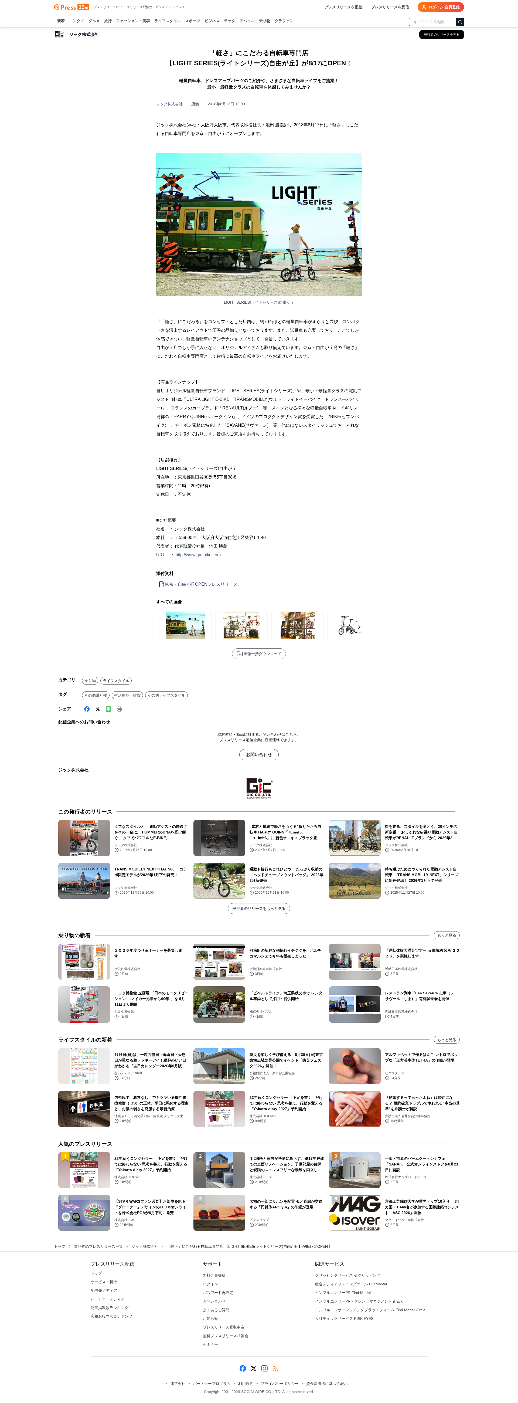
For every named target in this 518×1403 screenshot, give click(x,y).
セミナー (210, 1344)
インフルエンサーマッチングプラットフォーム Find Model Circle (370, 1310)
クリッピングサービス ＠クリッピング (347, 1275)
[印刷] (119, 709)
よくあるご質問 (216, 1310)
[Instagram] (264, 1368)
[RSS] (275, 1368)
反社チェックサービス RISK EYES (344, 1318)
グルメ (94, 21)
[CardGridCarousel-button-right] (359, 626)
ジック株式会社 (169, 104)
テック (229, 21)
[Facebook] (87, 709)
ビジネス (212, 21)
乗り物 (264, 21)
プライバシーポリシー (280, 1383)
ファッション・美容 (133, 21)
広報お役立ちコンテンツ (111, 1316)
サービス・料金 (104, 1282)
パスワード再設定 (218, 1292)
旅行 (108, 21)
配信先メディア (104, 1290)
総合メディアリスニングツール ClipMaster (351, 1284)
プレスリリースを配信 (343, 7)
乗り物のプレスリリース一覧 (98, 1246)
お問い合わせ (259, 754)
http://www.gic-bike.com (198, 555)
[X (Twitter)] (97, 709)
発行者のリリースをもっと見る (259, 908)
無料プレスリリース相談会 (225, 1336)
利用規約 (245, 1383)
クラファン (284, 21)
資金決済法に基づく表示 (327, 1383)
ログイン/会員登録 (444, 7)
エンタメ (76, 21)
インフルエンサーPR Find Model (343, 1292)
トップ (59, 1246)
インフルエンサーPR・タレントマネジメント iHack (359, 1301)
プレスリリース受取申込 (223, 1327)
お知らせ (210, 1318)
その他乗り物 (95, 695)
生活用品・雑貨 (127, 695)
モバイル (247, 21)
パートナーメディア (108, 1299)
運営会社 (177, 1383)
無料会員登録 (214, 1275)
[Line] (108, 709)
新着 (61, 21)
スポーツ (192, 21)
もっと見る (446, 935)
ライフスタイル (167, 21)
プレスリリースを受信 (390, 7)
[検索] (460, 22)
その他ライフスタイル (166, 695)
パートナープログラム (212, 1383)
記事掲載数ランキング (109, 1308)
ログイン (210, 1284)
